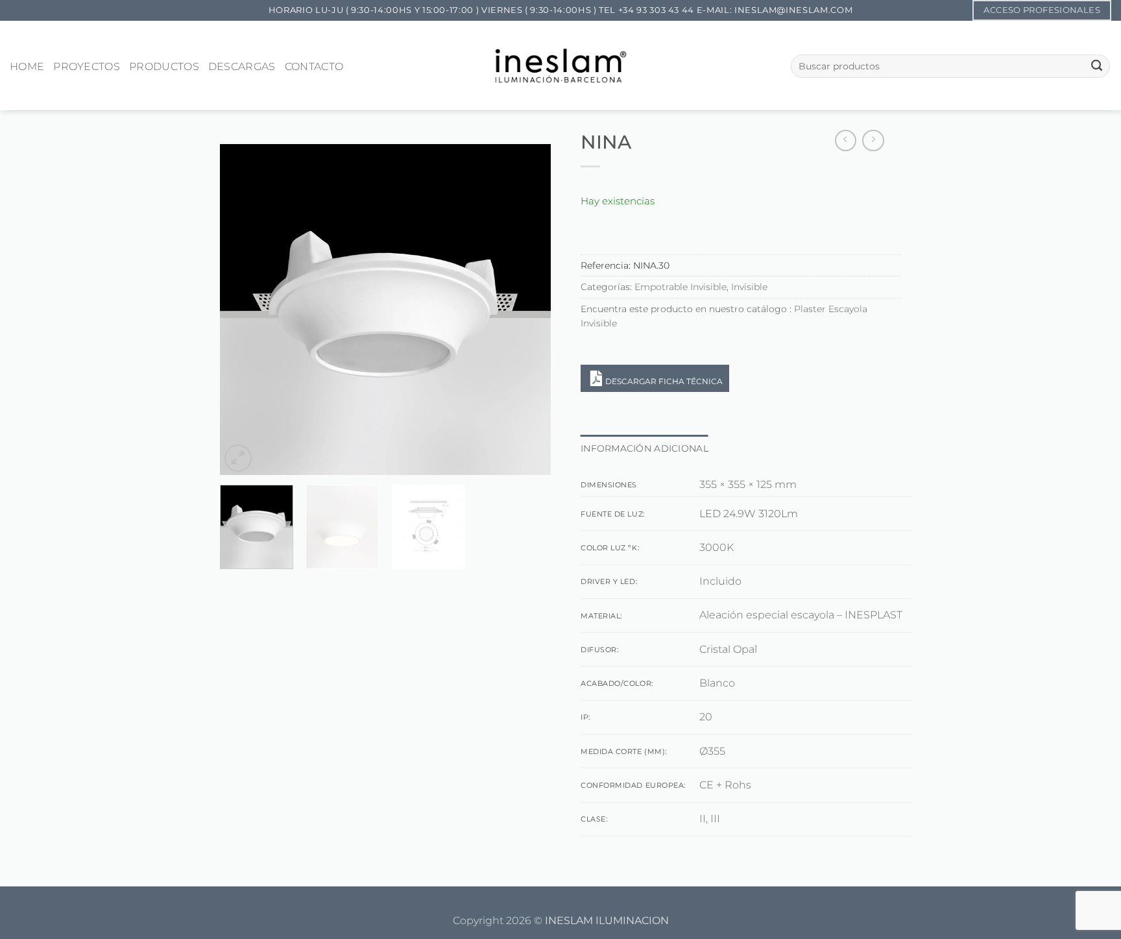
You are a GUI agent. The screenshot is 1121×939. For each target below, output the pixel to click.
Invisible (749, 287)
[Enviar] (1097, 66)
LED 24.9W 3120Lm (748, 513)
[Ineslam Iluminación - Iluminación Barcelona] (561, 65)
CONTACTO (314, 66)
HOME (27, 66)
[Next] (528, 309)
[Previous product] (873, 141)
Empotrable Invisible (680, 287)
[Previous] (242, 309)
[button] (238, 458)
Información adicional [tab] (644, 448)
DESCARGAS (242, 66)
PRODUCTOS (164, 66)
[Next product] (846, 141)
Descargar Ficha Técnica (664, 381)
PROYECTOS (86, 66)
